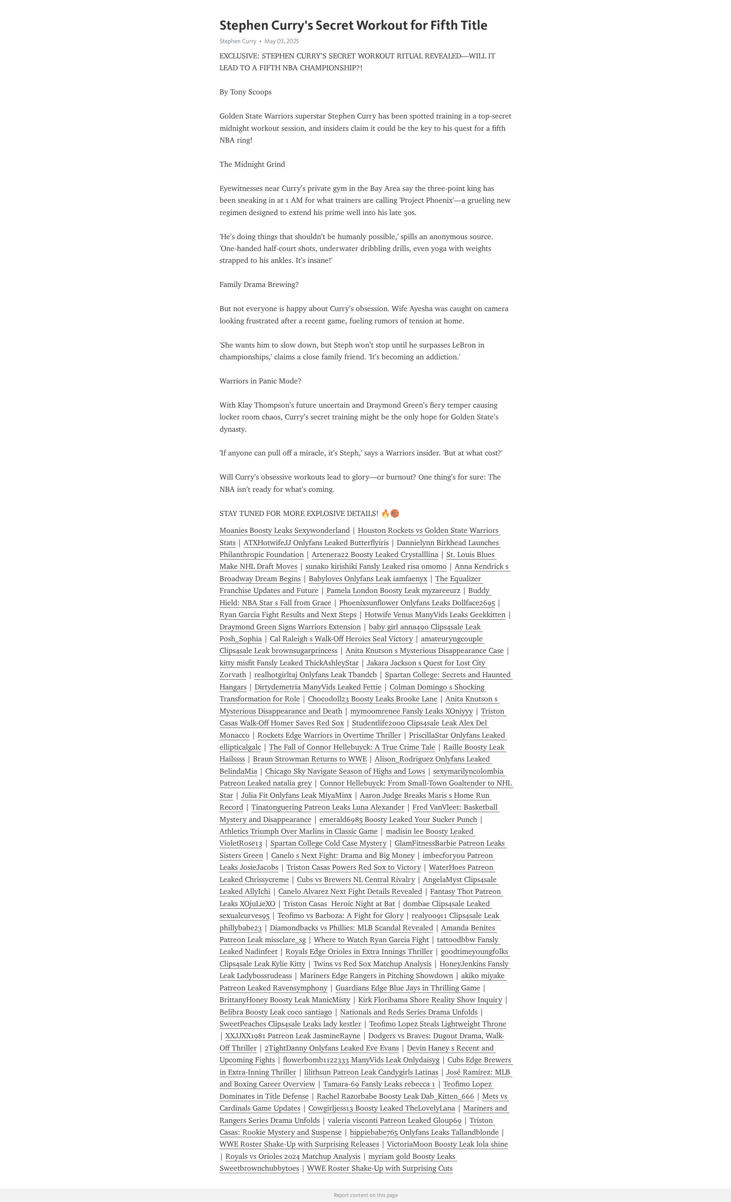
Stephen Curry (238, 41)
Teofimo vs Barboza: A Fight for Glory (341, 915)
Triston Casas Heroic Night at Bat (339, 903)
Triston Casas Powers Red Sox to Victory (353, 867)
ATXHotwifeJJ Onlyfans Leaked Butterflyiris (316, 542)
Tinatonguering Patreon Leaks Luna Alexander (327, 807)
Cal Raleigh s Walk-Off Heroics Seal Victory (341, 638)
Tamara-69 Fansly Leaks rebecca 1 (379, 1084)
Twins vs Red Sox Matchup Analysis (372, 963)
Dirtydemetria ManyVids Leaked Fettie (318, 687)
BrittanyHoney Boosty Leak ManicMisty (285, 999)
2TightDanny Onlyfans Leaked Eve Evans (332, 1048)
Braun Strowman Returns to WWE (310, 759)
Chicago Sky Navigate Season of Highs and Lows (345, 771)
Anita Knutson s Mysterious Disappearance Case (425, 650)
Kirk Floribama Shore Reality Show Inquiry (430, 999)
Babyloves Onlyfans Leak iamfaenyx (368, 578)
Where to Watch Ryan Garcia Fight (371, 939)
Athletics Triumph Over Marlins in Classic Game (299, 831)
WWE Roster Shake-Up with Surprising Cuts (380, 1168)
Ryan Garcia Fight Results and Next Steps (288, 614)
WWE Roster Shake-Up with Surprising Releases (299, 1144)
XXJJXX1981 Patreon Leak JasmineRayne (292, 1035)
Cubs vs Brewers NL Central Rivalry (356, 879)
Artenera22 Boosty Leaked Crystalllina (375, 554)
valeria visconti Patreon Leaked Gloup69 (395, 1120)
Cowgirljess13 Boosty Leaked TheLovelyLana (381, 1108)
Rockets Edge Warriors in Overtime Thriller (329, 735)
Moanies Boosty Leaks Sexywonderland (285, 530)
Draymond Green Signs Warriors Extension (290, 626)
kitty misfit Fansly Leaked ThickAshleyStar (289, 662)
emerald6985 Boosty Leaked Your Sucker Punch (398, 819)
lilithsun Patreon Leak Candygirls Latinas (371, 1072)
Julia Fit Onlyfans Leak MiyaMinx (296, 795)
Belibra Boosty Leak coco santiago (276, 1012)
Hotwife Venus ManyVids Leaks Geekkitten (435, 614)
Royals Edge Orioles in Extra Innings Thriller (359, 951)
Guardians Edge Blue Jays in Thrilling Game (407, 987)
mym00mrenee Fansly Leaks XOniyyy (411, 711)
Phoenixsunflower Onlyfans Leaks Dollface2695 (417, 602)
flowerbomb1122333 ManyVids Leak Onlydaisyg (361, 1059)
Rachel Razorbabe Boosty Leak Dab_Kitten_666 (395, 1096)
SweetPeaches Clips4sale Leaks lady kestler (290, 1023)
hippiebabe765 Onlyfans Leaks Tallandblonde (424, 1132)
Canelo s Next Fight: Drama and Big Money (343, 855)
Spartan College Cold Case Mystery (328, 843)
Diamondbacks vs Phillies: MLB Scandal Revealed (351, 927)
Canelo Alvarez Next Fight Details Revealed (350, 891)
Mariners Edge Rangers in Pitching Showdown (376, 975)
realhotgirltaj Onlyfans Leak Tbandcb (315, 674)
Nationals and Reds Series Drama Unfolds (409, 1012)
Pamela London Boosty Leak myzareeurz (393, 590)
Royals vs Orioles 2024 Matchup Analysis (292, 1156)
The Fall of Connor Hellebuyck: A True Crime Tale (352, 747)
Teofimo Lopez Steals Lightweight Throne (437, 1023)
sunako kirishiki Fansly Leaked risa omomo (376, 566)
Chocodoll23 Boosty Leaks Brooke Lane (372, 698)
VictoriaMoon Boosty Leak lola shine (447, 1144)
